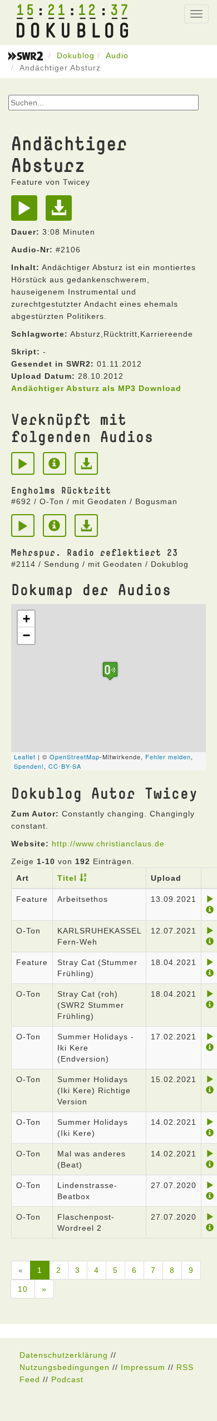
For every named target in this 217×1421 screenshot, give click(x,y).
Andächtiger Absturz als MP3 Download (96, 388)
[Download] (61, 211)
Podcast (67, 1379)
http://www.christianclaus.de (108, 843)
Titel (67, 878)
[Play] (27, 211)
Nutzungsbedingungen (64, 1367)
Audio (117, 55)
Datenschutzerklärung (63, 1355)
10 (23, 1289)
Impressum (143, 1367)
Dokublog (76, 55)
